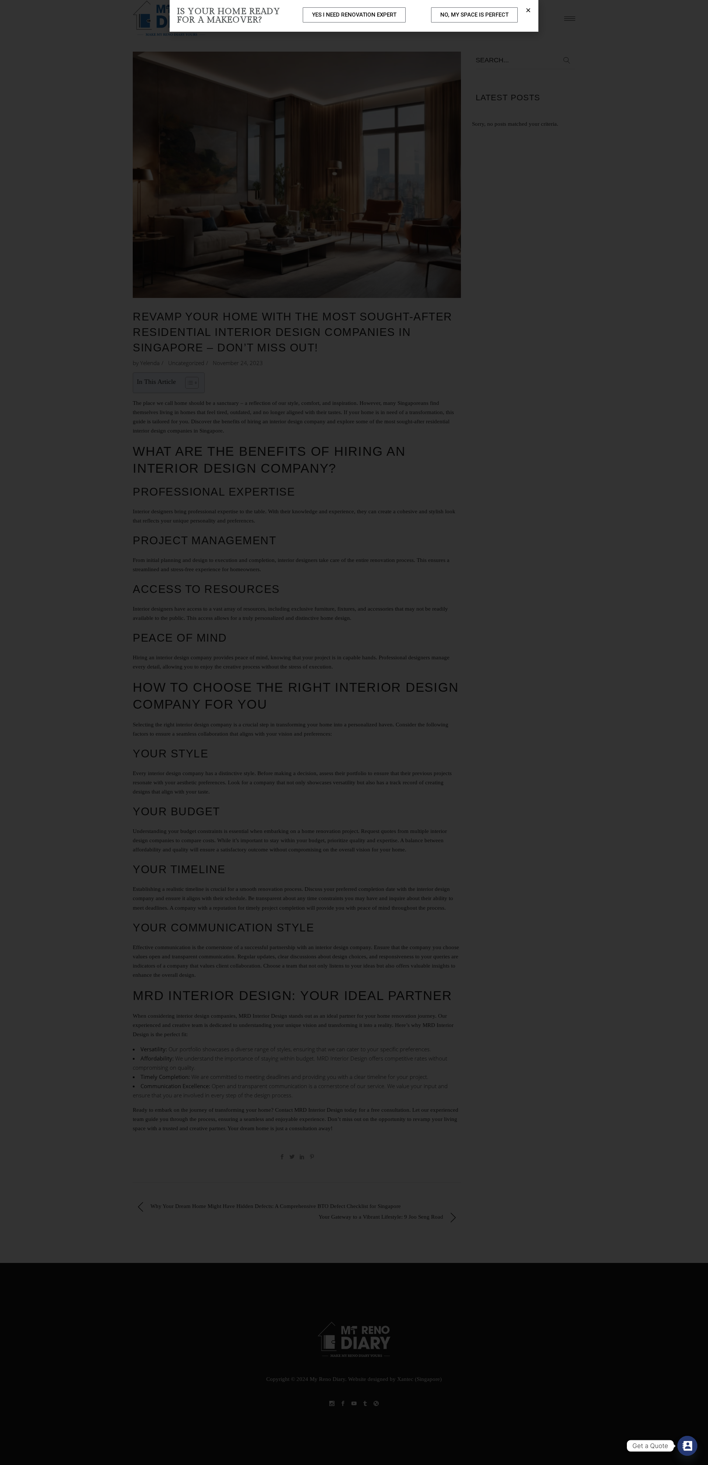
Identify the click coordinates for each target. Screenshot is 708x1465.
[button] (528, 10)
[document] (354, 732)
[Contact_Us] (687, 1446)
